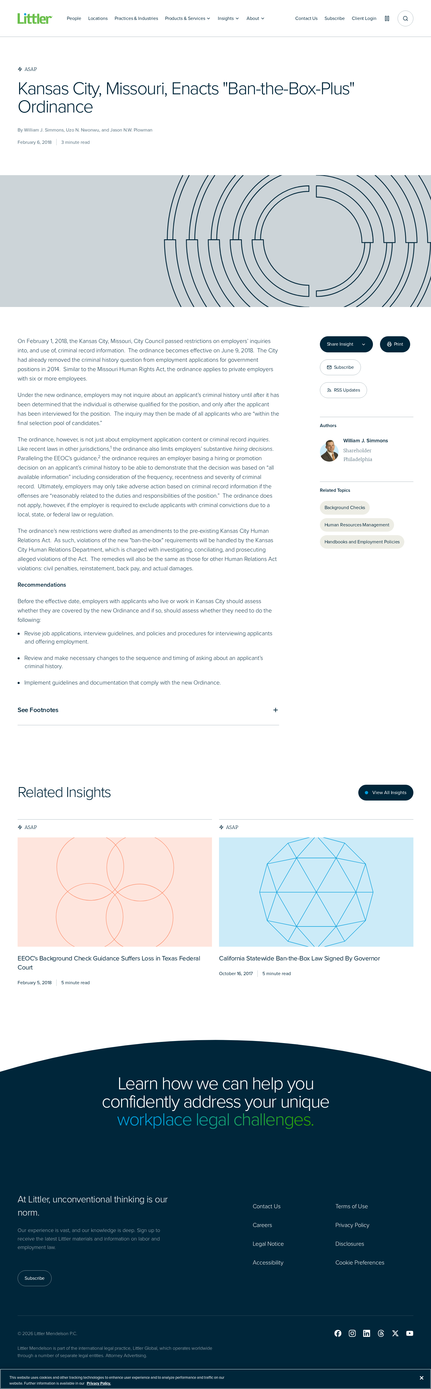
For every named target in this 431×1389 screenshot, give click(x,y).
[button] (338, 1333)
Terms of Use (351, 1206)
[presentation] (115, 892)
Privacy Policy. (99, 1383)
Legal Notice (268, 1244)
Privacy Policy (352, 1225)
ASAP (31, 827)
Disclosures (349, 1244)
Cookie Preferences (359, 1262)
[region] (215, 1379)
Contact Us (267, 1206)
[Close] (421, 1377)
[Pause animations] (387, 18)
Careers (262, 1225)
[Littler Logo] (35, 18)
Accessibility (268, 1262)
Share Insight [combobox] (340, 344)
